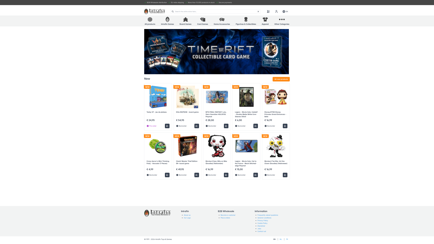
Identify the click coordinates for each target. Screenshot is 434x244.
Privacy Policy (262, 220)
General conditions (264, 218)
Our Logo (187, 218)
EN (287, 11)
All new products (281, 79)
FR (287, 239)
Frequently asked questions (267, 215)
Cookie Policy (262, 223)
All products (150, 24)
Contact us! (261, 231)
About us (187, 215)
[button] (167, 21)
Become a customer (228, 215)
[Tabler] (154, 11)
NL (281, 239)
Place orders (225, 218)
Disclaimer (261, 226)
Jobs (259, 229)
